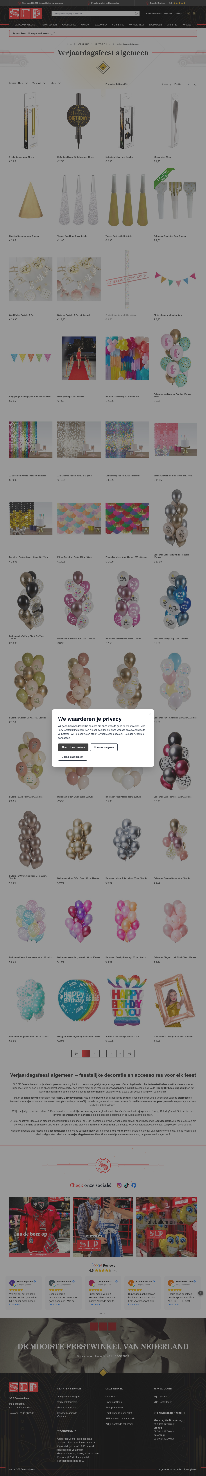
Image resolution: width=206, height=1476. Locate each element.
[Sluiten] (150, 713)
